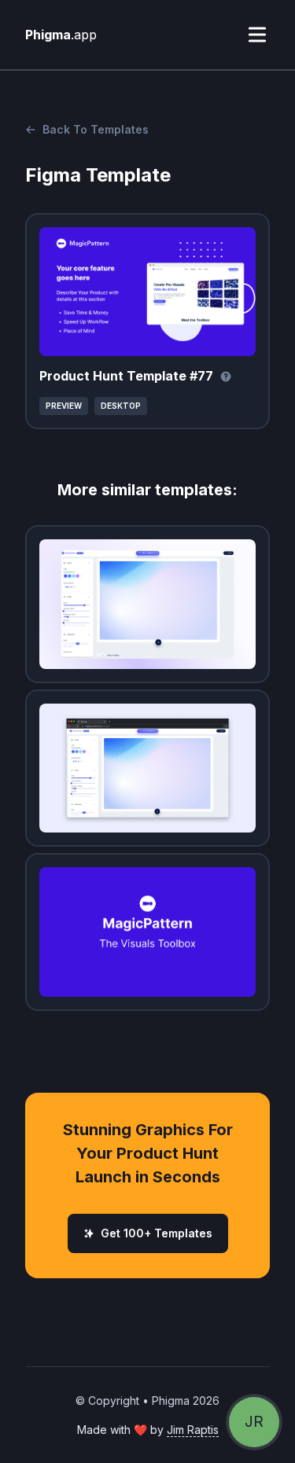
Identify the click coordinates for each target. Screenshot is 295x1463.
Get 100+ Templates (156, 1233)
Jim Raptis (193, 1429)
